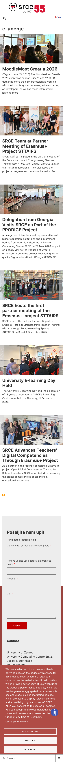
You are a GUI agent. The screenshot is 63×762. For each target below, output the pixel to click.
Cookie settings (30, 731)
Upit (9, 593)
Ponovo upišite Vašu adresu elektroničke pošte (29, 562)
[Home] (27, 7)
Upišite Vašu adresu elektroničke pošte (28, 545)
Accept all (30, 749)
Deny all (30, 740)
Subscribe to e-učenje (3, 495)
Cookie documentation (17, 721)
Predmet (11, 578)
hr (56, 16)
